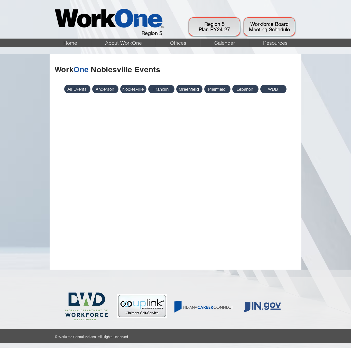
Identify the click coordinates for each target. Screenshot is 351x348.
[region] (214, 26)
